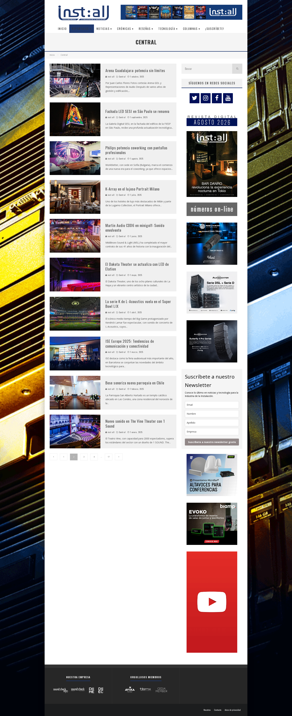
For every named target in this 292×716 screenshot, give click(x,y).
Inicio (62, 29)
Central (122, 76)
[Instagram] (206, 98)
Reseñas (145, 29)
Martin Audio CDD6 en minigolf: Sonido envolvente (134, 228)
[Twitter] (194, 98)
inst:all (111, 76)
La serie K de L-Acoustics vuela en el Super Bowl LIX (138, 304)
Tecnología (166, 29)
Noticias (103, 29)
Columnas (190, 29)
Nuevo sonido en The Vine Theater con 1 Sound (135, 423)
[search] (237, 69)
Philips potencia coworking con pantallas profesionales (136, 150)
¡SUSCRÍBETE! (214, 29)
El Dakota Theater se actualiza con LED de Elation (137, 266)
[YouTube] (228, 98)
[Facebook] (217, 98)
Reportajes (80, 29)
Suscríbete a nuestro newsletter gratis (212, 442)
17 (109, 457)
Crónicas (124, 29)
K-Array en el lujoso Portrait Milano (132, 189)
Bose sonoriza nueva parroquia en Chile (134, 382)
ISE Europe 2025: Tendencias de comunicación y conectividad (129, 343)
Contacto (217, 710)
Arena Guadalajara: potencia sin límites (135, 70)
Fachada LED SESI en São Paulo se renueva (137, 111)
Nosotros (207, 710)
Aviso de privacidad (233, 710)
